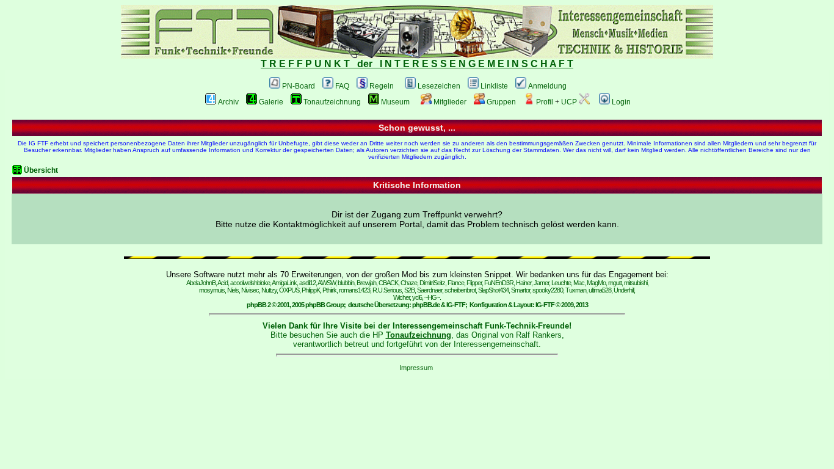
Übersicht (41, 170)
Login (621, 102)
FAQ (342, 86)
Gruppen (501, 102)
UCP (569, 102)
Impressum (416, 367)
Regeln (381, 86)
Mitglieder (449, 102)
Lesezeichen (439, 86)
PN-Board (298, 86)
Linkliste (494, 86)
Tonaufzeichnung (332, 102)
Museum (395, 102)
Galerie (271, 102)
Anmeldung (547, 86)
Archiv (228, 102)
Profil (544, 102)
